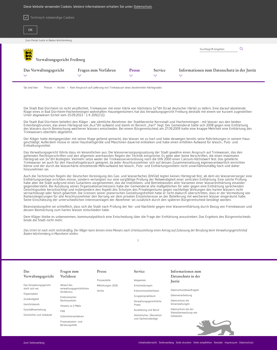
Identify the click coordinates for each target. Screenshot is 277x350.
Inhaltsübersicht (147, 342)
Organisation (31, 293)
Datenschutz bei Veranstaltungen (180, 302)
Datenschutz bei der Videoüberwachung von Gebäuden (184, 312)
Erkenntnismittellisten (146, 290)
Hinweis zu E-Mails (70, 305)
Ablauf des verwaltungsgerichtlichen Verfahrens (74, 288)
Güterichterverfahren (72, 316)
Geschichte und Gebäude (38, 314)
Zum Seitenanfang (34, 342)
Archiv (100, 290)
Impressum (231, 342)
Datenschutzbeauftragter (185, 290)
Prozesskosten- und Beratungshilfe (71, 323)
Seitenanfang (166, 342)
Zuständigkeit (31, 299)
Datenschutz (143, 7)
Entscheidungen (143, 285)
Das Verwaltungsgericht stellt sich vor (37, 286)
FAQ (62, 311)
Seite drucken (183, 342)
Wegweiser (140, 280)
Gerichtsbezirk (32, 304)
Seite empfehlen (202, 342)
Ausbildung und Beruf (146, 310)
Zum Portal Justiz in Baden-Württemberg (48, 40)
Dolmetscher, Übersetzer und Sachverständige (148, 316)
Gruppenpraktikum (145, 296)
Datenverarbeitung (181, 295)
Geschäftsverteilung (35, 309)
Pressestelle (104, 280)
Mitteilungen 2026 (107, 285)
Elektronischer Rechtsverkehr (68, 298)
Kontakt (218, 342)
